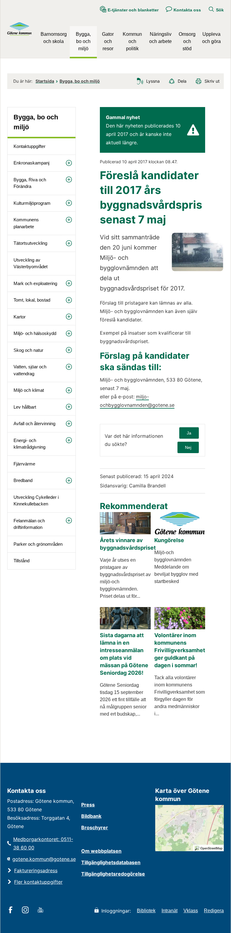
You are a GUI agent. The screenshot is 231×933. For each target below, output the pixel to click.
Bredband (23, 480)
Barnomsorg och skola (54, 38)
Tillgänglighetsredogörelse (113, 874)
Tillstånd (21, 560)
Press (88, 805)
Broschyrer (94, 827)
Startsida (44, 81)
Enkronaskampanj (31, 162)
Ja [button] (189, 433)
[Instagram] (26, 910)
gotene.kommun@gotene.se (44, 859)
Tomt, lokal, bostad (32, 299)
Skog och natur (28, 350)
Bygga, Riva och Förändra (30, 183)
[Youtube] (41, 910)
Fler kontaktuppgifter (38, 882)
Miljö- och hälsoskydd (35, 333)
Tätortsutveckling (30, 243)
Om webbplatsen (101, 851)
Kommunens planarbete (26, 223)
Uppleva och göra (211, 38)
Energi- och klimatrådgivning (29, 444)
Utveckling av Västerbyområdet (31, 263)
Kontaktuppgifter (29, 146)
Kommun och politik (132, 41)
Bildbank (91, 816)
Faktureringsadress (35, 870)
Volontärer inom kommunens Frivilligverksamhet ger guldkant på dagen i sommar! (179, 650)
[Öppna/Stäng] (68, 163)
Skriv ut (212, 81)
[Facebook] (11, 910)
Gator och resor (108, 41)
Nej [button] (188, 447)
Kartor (20, 316)
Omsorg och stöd (187, 41)
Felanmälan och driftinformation (29, 524)
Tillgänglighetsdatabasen (110, 862)
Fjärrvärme (24, 463)
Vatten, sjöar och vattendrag (30, 370)
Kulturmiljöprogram (32, 203)
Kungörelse (169, 540)
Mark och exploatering (35, 283)
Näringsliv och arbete (160, 38)
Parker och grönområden (38, 544)
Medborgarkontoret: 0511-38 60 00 (43, 843)
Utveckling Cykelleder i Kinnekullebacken (36, 501)
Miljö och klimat (29, 390)
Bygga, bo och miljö (83, 41)
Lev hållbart (25, 407)
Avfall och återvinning (34, 423)
